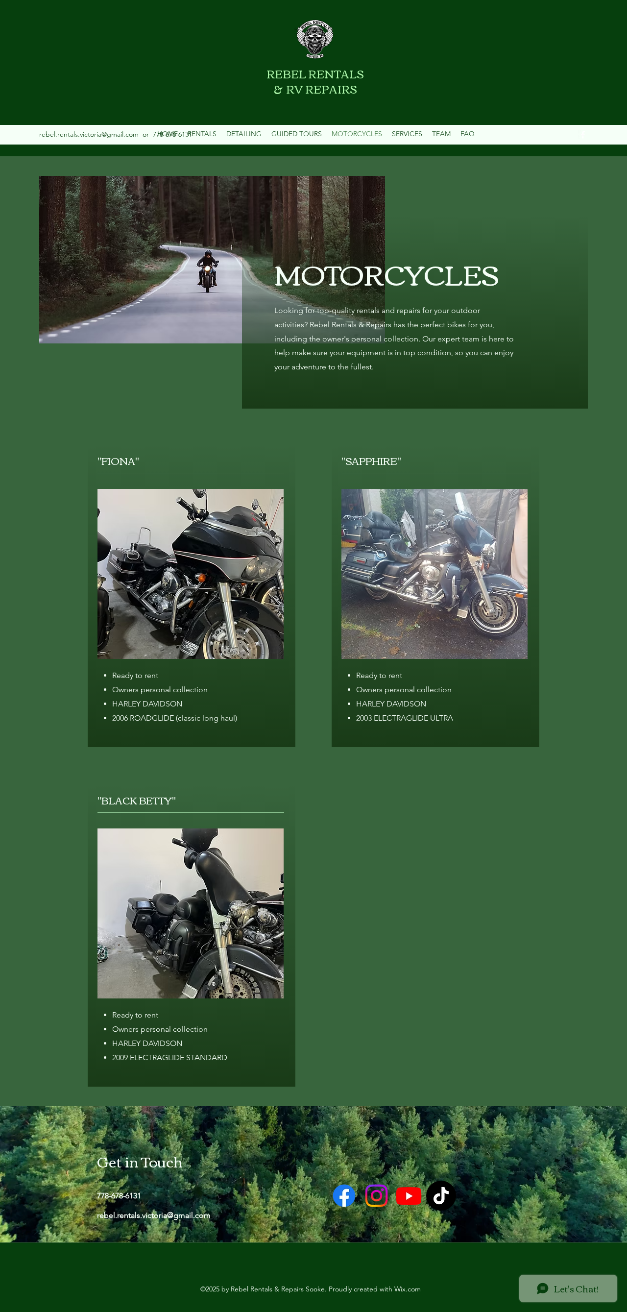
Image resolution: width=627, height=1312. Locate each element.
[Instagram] (376, 1196)
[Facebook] (583, 135)
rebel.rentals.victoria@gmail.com (89, 134)
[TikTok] (441, 1196)
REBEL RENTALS (315, 73)
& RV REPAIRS (315, 88)
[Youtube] (409, 1196)
